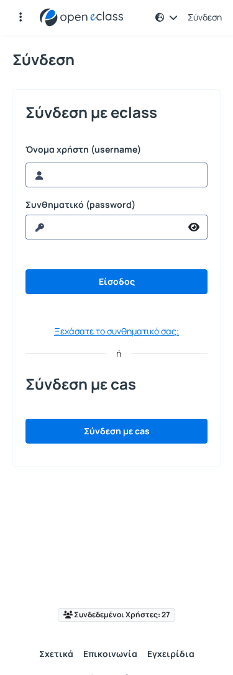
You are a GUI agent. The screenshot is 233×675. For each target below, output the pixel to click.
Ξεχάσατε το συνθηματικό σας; (116, 331)
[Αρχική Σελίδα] (81, 17)
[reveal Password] (194, 227)
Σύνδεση (205, 17)
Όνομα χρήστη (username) (83, 149)
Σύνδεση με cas (117, 431)
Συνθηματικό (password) (80, 205)
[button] (20, 17)
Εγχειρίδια (170, 653)
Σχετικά (56, 653)
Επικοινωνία (110, 653)
